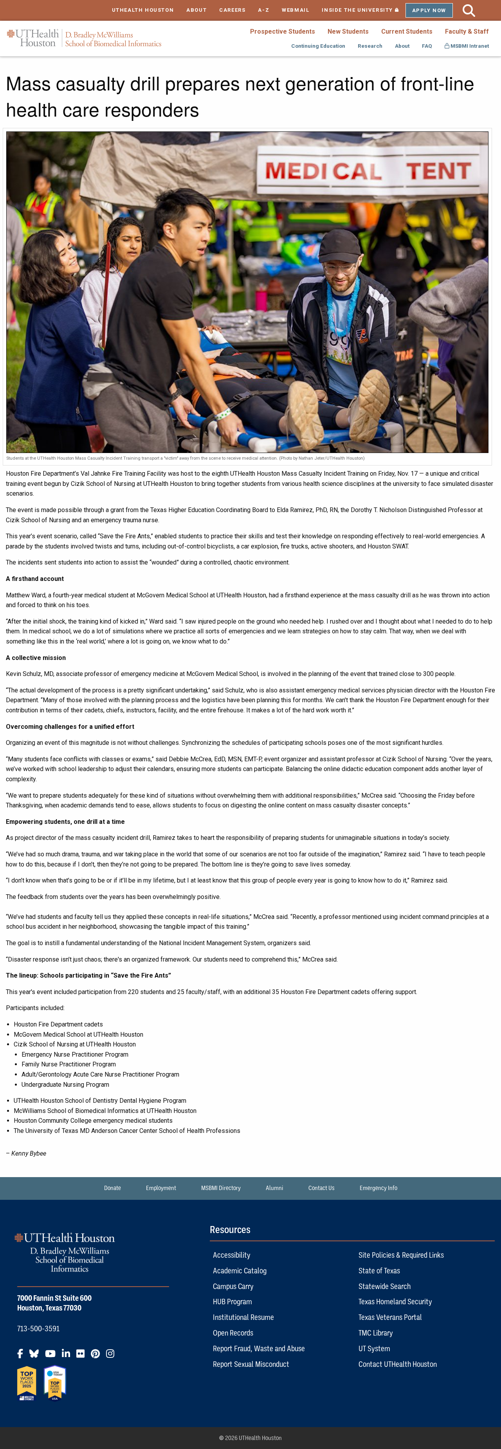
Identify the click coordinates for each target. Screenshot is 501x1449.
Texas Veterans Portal (390, 1317)
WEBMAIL (295, 10)
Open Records (233, 1333)
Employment (161, 1188)
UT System (374, 1348)
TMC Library (376, 1333)
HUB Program (232, 1301)
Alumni (274, 1188)
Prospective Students (282, 31)
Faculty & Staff (467, 31)
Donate (112, 1188)
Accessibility (231, 1255)
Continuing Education (318, 46)
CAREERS (232, 10)
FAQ (427, 46)
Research (370, 46)
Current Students (407, 31)
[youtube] (52, 1357)
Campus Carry (233, 1286)
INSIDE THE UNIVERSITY (363, 10)
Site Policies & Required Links (401, 1255)
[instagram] (112, 1357)
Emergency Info (378, 1188)
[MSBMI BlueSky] (36, 1357)
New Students (348, 31)
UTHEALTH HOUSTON (143, 10)
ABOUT (196, 10)
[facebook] (22, 1357)
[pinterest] (98, 1357)
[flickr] (82, 1357)
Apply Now (429, 10)
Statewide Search (385, 1286)
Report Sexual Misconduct (251, 1364)
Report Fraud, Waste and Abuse (259, 1348)
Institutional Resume (243, 1317)
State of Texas (379, 1270)
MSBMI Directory (221, 1188)
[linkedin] (68, 1357)
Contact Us (321, 1188)
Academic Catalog (240, 1270)
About (402, 46)
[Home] (84, 38)
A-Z (263, 10)
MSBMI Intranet (469, 46)
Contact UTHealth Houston (398, 1364)
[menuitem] (282, 31)
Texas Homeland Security (395, 1301)
